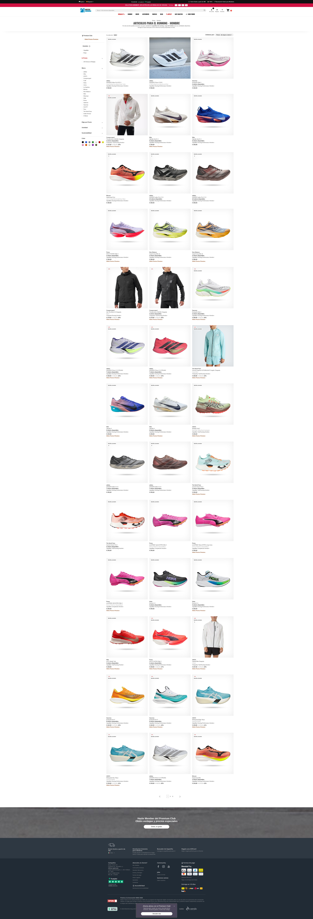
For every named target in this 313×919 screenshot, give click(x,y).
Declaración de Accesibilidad (140, 888)
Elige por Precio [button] (87, 122)
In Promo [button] (84, 58)
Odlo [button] (84, 98)
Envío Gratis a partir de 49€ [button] (201, 1)
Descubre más (157, 913)
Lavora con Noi (161, 874)
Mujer (137, 14)
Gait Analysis (179, 14)
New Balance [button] (87, 91)
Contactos (135, 882)
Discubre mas (155, 903)
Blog (161, 14)
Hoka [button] (84, 82)
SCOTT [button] (85, 107)
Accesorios (145, 14)
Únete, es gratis (156, 826)
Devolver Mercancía (138, 870)
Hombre (130, 14)
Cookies (181, 909)
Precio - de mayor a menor (223, 34)
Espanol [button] (90, 1)
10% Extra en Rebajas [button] (89, 61)
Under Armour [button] (87, 113)
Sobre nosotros (161, 880)
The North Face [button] (87, 111)
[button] (82, 1)
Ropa (85, 53)
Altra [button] (84, 74)
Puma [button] (85, 100)
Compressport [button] (87, 78)
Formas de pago (137, 875)
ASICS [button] (85, 76)
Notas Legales (136, 877)
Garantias (135, 880)
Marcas (154, 14)
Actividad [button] (85, 127)
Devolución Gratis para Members (225, 1)
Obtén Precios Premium (91, 39)
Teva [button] (84, 109)
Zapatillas (86, 50)
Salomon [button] (85, 102)
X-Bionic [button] (85, 116)
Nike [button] (84, 93)
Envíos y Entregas (137, 872)
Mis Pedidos (136, 865)
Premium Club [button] (87, 35)
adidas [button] (85, 71)
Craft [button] (84, 80)
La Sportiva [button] (86, 87)
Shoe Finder (191, 14)
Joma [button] (84, 85)
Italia (112, 853)
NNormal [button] (85, 96)
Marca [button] (84, 68)
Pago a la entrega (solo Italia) (189, 880)
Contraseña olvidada (138, 867)
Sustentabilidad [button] (86, 133)
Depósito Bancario (186, 877)
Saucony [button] (85, 105)
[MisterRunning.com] (87, 10)
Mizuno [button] (85, 89)
